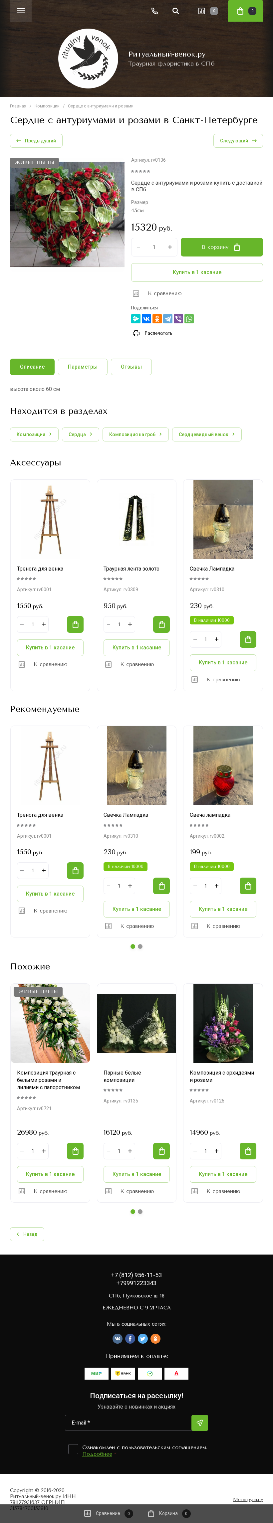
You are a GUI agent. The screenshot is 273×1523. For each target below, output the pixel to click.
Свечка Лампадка (212, 569)
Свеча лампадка (210, 815)
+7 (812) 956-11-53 (136, 1274)
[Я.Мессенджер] (135, 318)
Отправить (199, 1423)
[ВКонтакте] (146, 318)
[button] (21, 11)
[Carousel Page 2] (140, 946)
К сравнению (165, 293)
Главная (18, 105)
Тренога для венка (40, 569)
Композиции (47, 105)
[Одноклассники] (157, 318)
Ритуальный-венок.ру (166, 54)
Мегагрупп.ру (248, 1499)
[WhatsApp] (189, 318)
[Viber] (178, 318)
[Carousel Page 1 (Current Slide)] (133, 946)
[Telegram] (167, 318)
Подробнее (97, 1454)
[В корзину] (75, 624)
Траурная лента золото (131, 569)
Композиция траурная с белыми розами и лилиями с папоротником (48, 1080)
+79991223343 (136, 1282)
